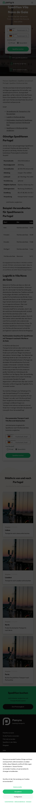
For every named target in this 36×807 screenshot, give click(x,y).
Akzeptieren (18, 791)
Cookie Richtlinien (9, 801)
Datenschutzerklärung (19, 801)
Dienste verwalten (17, 787)
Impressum (28, 801)
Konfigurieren (18, 797)
